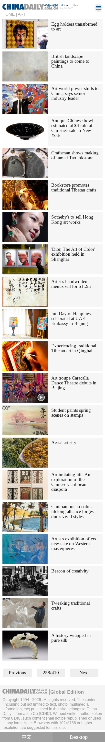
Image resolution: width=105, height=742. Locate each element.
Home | (9, 14)
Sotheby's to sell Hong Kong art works (72, 219)
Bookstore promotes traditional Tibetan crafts (73, 187)
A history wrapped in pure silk (71, 638)
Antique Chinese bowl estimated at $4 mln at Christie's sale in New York (72, 128)
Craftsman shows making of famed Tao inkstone (75, 155)
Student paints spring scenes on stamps (71, 413)
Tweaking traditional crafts (70, 606)
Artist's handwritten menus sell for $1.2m (71, 284)
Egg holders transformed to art (74, 26)
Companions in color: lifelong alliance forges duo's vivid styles (72, 511)
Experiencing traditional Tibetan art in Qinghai (73, 348)
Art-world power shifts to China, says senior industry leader (75, 93)
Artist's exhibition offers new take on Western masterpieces (73, 543)
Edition (69, 5)
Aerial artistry (63, 442)
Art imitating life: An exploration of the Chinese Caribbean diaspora (70, 482)
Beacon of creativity (70, 570)
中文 (26, 737)
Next (84, 672)
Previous (17, 672)
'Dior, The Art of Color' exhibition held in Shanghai (73, 254)
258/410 (51, 672)
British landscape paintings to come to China (70, 61)
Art (22, 14)
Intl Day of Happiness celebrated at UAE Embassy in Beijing (71, 318)
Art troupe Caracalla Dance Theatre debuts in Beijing (73, 382)
